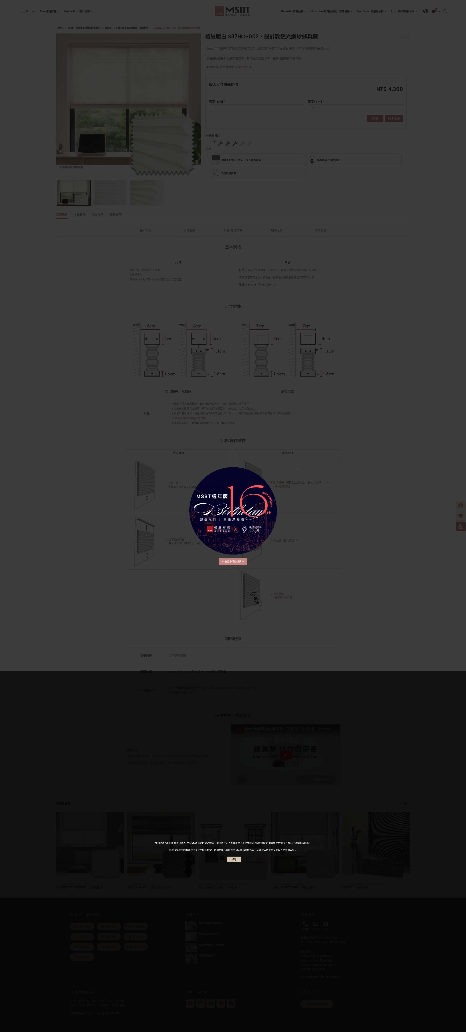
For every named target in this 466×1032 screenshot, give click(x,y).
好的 (234, 859)
